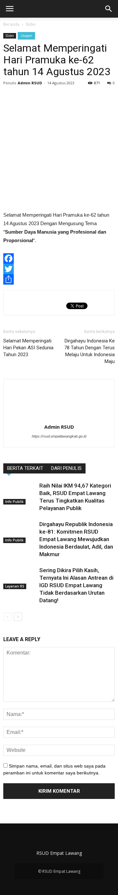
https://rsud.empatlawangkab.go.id (59, 436)
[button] (109, 9)
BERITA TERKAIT (25, 468)
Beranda (11, 24)
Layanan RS (14, 586)
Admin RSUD (30, 82)
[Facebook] (59, 258)
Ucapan (26, 35)
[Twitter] (59, 269)
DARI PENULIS (66, 468)
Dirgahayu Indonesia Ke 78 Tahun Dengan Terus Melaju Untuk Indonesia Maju (89, 351)
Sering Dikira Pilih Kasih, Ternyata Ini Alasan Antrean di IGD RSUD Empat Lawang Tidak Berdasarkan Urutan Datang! (76, 585)
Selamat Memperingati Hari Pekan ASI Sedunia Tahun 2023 (28, 347)
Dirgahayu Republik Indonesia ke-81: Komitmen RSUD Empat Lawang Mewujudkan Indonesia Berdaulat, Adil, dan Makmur (76, 539)
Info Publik (14, 501)
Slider (31, 24)
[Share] (59, 279)
